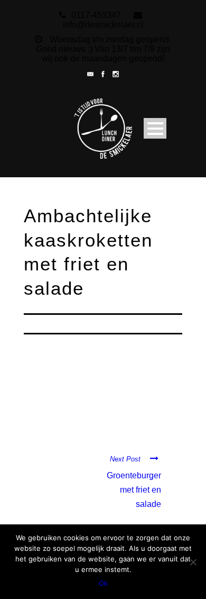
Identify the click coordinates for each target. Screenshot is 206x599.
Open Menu (155, 128)
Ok (103, 583)
